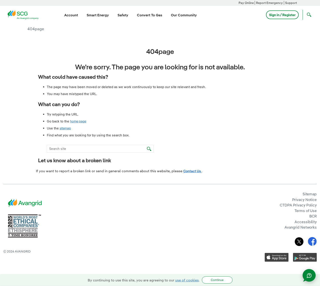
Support (291, 3)
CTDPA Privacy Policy (298, 205)
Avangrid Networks (301, 227)
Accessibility (306, 221)
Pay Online (246, 3)
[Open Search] (308, 15)
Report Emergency (269, 3)
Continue (217, 280)
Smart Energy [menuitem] (98, 15)
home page (78, 121)
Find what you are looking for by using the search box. (88, 135)
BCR (313, 216)
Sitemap (310, 194)
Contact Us (192, 171)
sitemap (65, 128)
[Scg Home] (24, 14)
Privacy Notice (304, 199)
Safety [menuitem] (123, 15)
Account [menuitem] (71, 15)
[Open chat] (309, 275)
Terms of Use (306, 210)
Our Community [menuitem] (184, 15)
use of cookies (187, 280)
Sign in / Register (282, 15)
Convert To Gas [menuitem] (149, 15)
